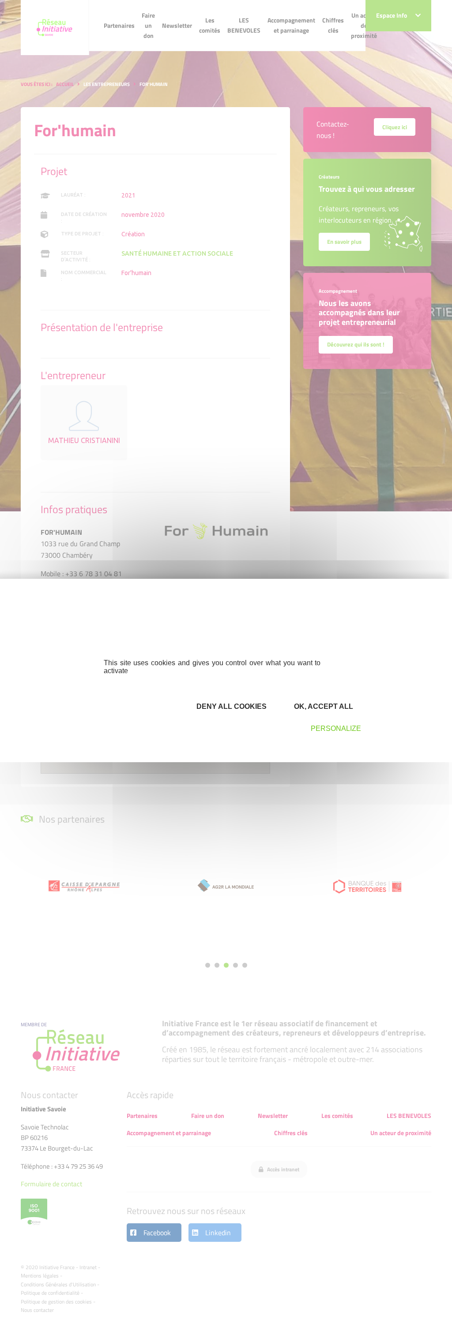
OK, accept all (322, 706)
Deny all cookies (231, 706)
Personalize (336, 728)
